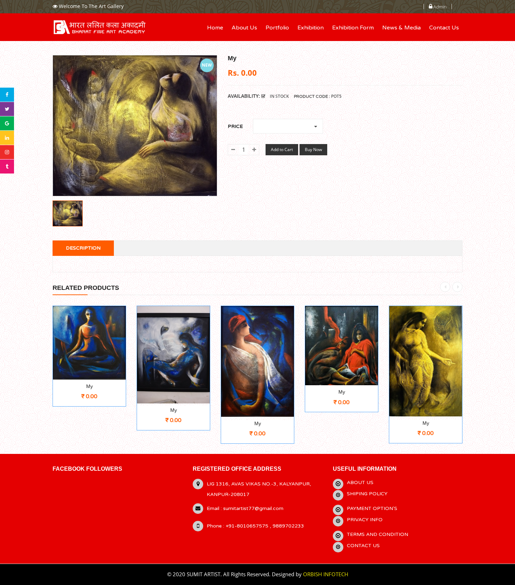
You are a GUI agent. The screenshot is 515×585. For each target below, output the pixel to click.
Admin (439, 7)
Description (83, 248)
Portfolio (277, 27)
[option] (68, 213)
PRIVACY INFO (365, 520)
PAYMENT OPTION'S (372, 508)
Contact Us (444, 27)
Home (215, 27)
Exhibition (310, 27)
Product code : (312, 96)
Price (237, 126)
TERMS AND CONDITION (377, 534)
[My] (68, 213)
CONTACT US (363, 546)
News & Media (401, 27)
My (89, 386)
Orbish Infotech (325, 574)
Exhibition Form (353, 27)
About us (244, 27)
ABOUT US (360, 482)
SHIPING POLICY (367, 494)
